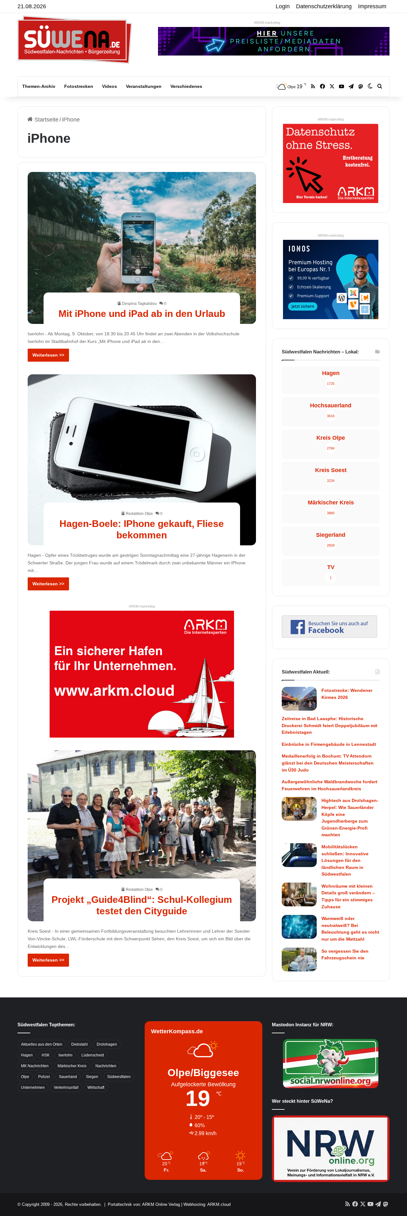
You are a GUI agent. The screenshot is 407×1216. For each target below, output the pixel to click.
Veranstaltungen (144, 86)
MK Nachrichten (35, 1066)
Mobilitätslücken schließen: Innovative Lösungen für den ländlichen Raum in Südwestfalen (345, 860)
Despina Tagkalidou (139, 303)
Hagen (27, 1055)
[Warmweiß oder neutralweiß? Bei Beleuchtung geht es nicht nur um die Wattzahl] (299, 927)
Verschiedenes (186, 86)
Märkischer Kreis (72, 1066)
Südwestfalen (119, 1077)
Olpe (25, 1077)
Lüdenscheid (92, 1055)
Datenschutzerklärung (324, 6)
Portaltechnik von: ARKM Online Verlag (144, 1204)
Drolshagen (107, 1044)
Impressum (372, 6)
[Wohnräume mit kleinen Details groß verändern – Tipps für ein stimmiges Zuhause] (299, 894)
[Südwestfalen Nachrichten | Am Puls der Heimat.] (74, 40)
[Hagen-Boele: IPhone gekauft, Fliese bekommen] (142, 459)
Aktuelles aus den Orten (41, 1044)
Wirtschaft (95, 1087)
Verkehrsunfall (66, 1087)
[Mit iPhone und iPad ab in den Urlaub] (142, 248)
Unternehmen (33, 1087)
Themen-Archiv (38, 86)
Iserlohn (65, 1055)
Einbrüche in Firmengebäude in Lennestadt (329, 744)
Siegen (92, 1077)
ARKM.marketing (267, 22)
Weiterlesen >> (48, 355)
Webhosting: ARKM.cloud (207, 1204)
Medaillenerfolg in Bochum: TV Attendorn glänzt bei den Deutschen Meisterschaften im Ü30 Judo (328, 762)
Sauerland (68, 1077)
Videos (109, 86)
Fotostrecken (78, 86)
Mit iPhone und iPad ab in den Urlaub (142, 313)
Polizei (44, 1077)
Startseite (46, 119)
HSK (46, 1055)
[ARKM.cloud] (142, 674)
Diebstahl (79, 1044)
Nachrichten (105, 1066)
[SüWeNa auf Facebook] (329, 636)
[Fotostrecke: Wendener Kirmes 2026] (299, 699)
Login (283, 6)
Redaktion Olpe (139, 513)
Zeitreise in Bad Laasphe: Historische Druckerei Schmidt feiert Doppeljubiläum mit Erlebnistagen (329, 725)
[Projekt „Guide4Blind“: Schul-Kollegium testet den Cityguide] (142, 835)
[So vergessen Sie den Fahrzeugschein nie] (299, 959)
